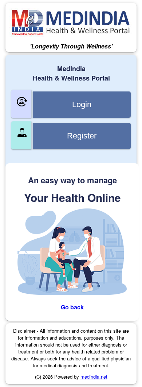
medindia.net (93, 376)
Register (81, 135)
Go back (72, 307)
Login (81, 104)
